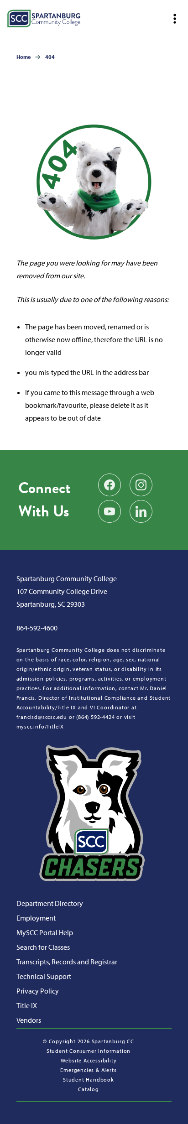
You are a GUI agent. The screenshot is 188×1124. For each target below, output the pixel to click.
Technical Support (43, 976)
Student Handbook (88, 1079)
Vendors (28, 1020)
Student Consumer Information (89, 1050)
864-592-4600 (36, 627)
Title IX (26, 1005)
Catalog (88, 1089)
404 (50, 56)
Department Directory (49, 903)
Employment (36, 917)
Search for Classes (43, 947)
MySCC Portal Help (44, 932)
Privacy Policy (37, 990)
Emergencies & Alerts (88, 1070)
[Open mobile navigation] (174, 18)
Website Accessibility (89, 1060)
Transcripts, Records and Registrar (66, 961)
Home (23, 56)
